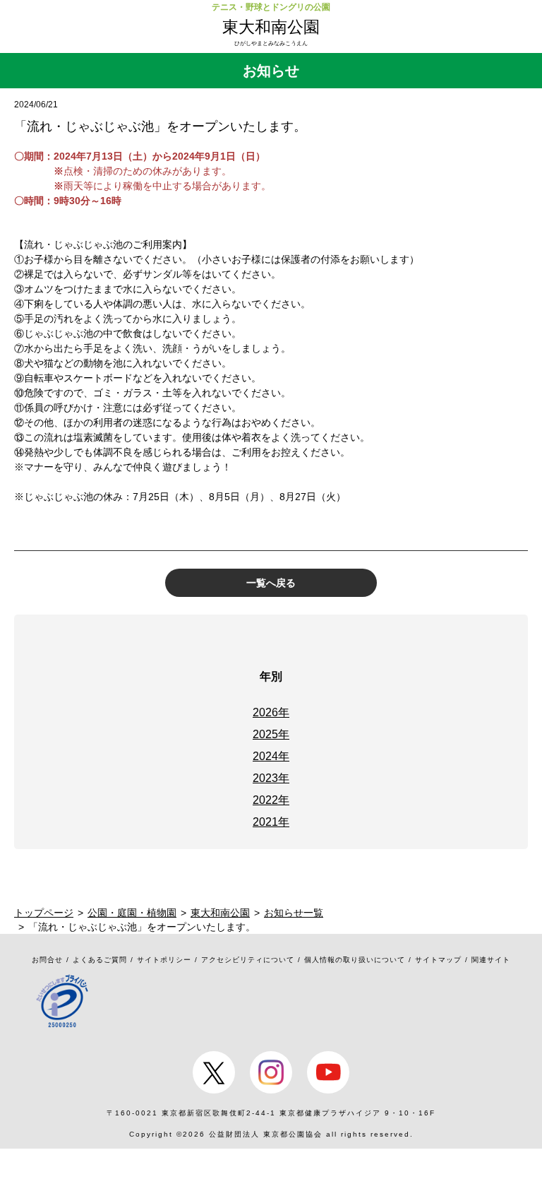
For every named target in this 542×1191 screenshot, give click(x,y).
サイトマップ (438, 960)
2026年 (271, 712)
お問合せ (47, 960)
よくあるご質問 (100, 960)
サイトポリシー (164, 960)
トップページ (43, 912)
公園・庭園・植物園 (132, 912)
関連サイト (490, 960)
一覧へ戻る (271, 582)
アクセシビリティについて (247, 960)
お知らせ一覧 (293, 912)
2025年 (271, 734)
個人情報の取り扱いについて (354, 960)
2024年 (271, 756)
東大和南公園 (271, 27)
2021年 (271, 822)
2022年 (271, 800)
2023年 (271, 778)
